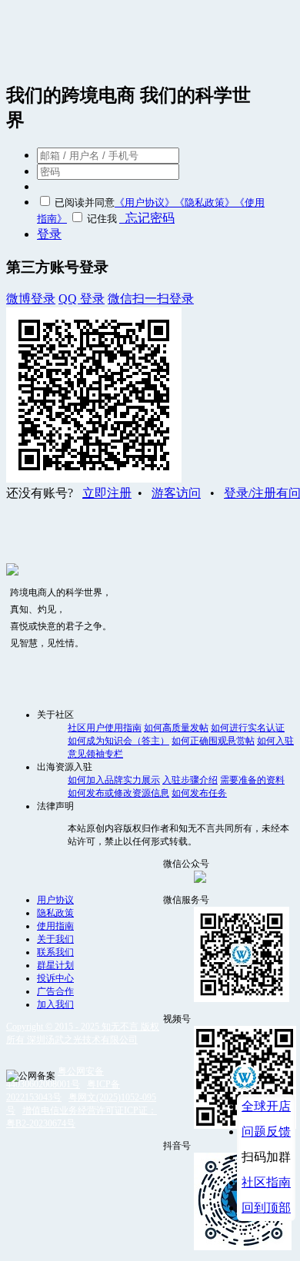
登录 (49, 234)
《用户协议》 (145, 202)
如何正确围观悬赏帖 (213, 740)
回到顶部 (266, 1207)
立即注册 (107, 492)
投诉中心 (55, 978)
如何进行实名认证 (248, 727)
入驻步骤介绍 (190, 780)
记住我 (102, 218)
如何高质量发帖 (176, 727)
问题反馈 (266, 1131)
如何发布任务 (199, 793)
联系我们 (55, 952)
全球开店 (266, 1106)
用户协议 (55, 899)
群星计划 (55, 965)
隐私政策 (55, 913)
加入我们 (55, 1004)
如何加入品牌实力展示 (114, 780)
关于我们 (55, 939)
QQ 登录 (81, 298)
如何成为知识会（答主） (118, 740)
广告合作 (55, 991)
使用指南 (55, 926)
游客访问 (176, 492)
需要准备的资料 (252, 780)
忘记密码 (147, 217)
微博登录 (30, 298)
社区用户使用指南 (105, 727)
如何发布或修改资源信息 (118, 793)
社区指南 (266, 1182)
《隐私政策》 (205, 202)
